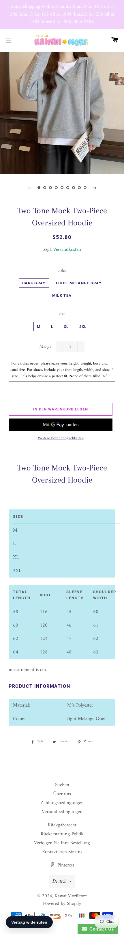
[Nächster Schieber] (94, 188)
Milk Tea (62, 295)
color (62, 271)
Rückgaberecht (62, 825)
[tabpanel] (62, 113)
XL (66, 326)
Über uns (62, 794)
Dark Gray (34, 283)
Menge (45, 347)
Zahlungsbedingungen (62, 803)
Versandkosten (67, 249)
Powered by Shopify (62, 903)
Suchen (62, 785)
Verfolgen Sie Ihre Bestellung (62, 843)
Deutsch (59, 881)
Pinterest (65, 865)
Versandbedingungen (62, 812)
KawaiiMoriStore (71, 896)
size (62, 314)
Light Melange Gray (79, 283)
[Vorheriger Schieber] (29, 188)
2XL (83, 326)
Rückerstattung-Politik (62, 834)
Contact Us (100, 928)
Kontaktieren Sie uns (62, 852)
